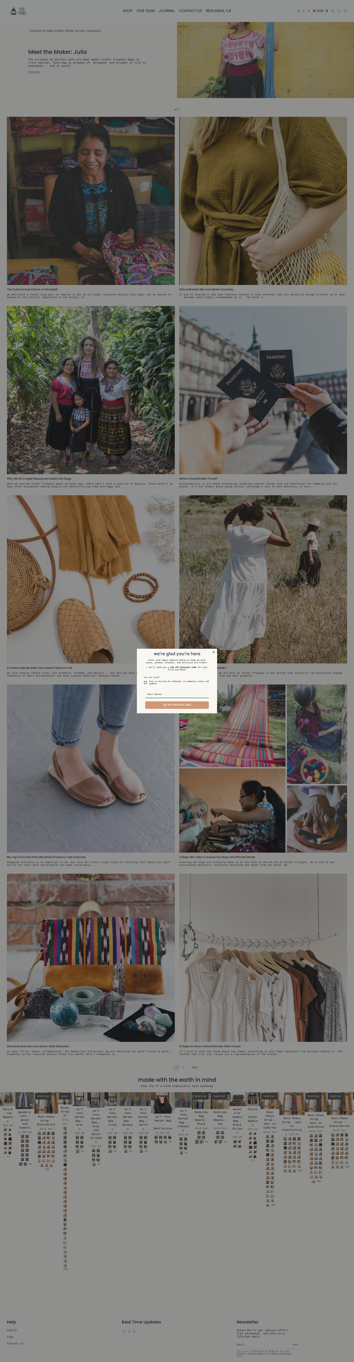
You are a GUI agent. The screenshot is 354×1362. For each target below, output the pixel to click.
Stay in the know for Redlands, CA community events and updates (179, 682)
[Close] (213, 652)
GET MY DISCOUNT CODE (177, 705)
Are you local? (152, 677)
